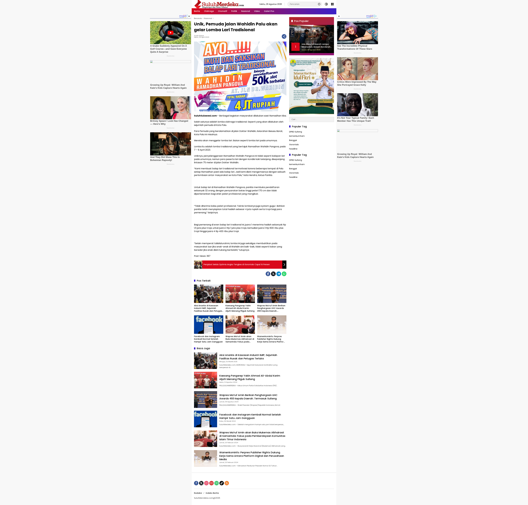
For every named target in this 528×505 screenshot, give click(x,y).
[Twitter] (273, 273)
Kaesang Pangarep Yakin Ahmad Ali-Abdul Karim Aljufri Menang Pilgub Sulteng (240, 308)
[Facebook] (268, 273)
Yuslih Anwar (199, 35)
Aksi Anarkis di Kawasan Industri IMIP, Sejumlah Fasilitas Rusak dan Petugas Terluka (208, 308)
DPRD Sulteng (295, 131)
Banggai (293, 140)
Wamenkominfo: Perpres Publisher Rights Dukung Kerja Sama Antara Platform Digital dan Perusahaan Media (271, 339)
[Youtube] (211, 483)
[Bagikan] (284, 36)
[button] (319, 4)
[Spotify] (216, 483)
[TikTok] (221, 483)
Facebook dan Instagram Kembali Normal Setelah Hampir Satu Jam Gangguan (208, 339)
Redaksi (198, 493)
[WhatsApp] (284, 273)
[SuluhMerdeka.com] (219, 4)
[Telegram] (278, 273)
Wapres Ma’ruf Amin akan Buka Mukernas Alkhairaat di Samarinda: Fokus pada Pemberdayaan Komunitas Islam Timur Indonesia (240, 339)
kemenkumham (297, 136)
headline (293, 148)
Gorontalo (294, 144)
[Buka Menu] (332, 4)
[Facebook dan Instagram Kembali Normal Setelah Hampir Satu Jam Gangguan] (208, 324)
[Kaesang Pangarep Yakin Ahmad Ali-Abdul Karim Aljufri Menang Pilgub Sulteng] (240, 294)
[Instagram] (206, 483)
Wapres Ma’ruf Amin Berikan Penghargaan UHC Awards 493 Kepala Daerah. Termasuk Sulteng (271, 308)
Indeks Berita (212, 493)
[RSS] (227, 483)
